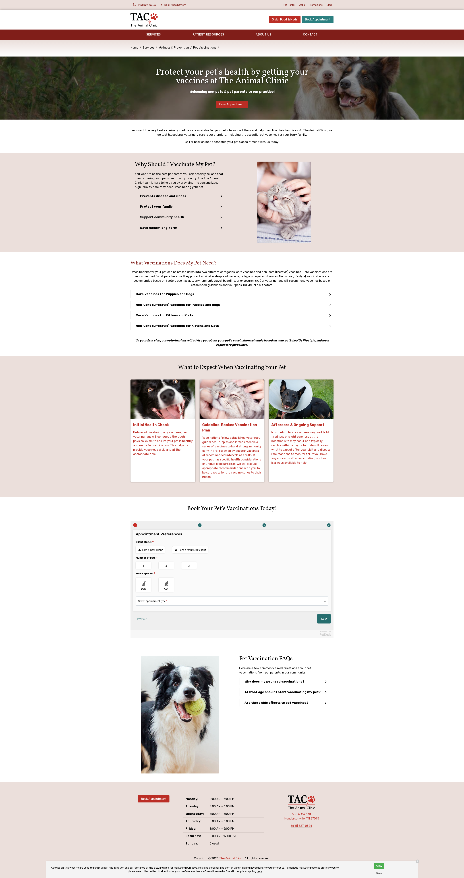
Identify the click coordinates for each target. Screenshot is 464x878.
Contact (310, 34)
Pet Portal (289, 5)
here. (260, 871)
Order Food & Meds (284, 19)
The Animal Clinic (231, 858)
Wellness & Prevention (174, 47)
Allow (379, 865)
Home (134, 47)
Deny (379, 873)
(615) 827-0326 (301, 825)
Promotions (316, 5)
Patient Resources (208, 34)
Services (153, 34)
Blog (329, 5)
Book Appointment (317, 19)
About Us (264, 34)
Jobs (302, 5)
